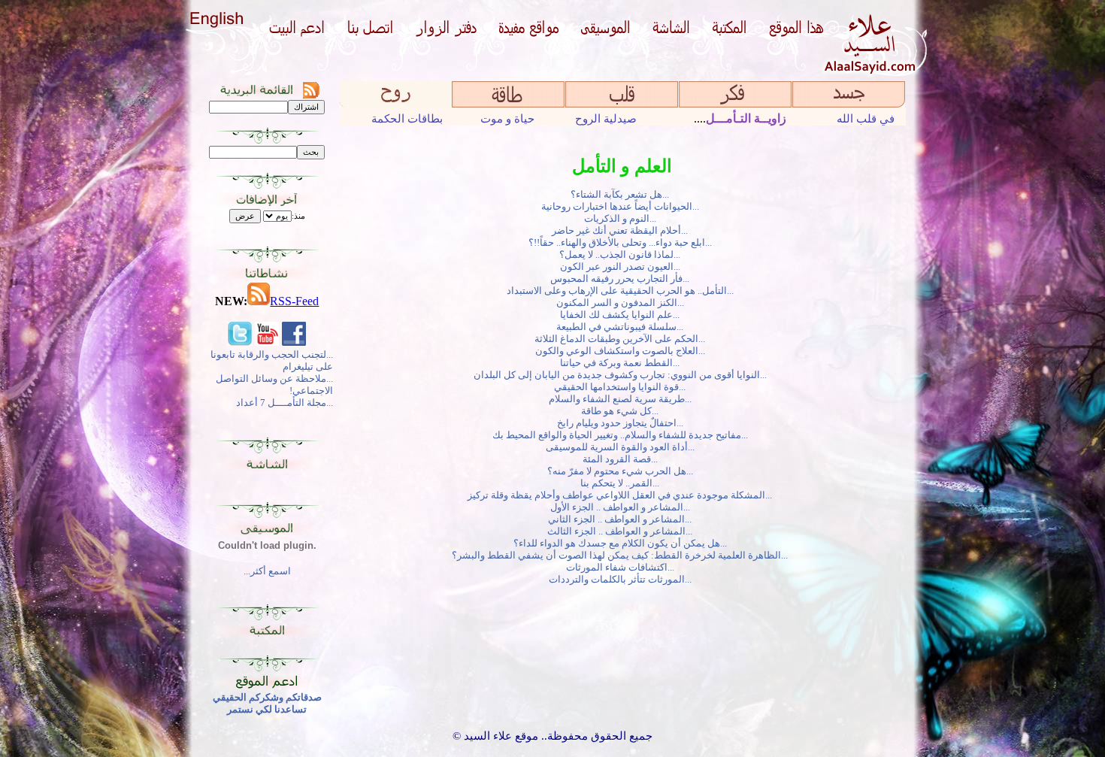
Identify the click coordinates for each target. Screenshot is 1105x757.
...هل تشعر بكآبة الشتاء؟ (622, 194)
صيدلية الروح (606, 119)
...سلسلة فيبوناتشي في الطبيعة (622, 326)
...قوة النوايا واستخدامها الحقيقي (622, 386)
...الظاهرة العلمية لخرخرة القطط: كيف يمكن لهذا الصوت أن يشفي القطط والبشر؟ (622, 555)
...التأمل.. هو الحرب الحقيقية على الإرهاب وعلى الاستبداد (622, 290)
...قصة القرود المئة (622, 459)
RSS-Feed (294, 301)
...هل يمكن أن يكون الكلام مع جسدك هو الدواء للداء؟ (622, 543)
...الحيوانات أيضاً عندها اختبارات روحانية (622, 206)
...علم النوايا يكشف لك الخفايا (622, 314)
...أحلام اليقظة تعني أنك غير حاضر (622, 230)
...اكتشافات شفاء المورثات (622, 567)
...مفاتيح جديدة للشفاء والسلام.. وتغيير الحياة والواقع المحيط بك (622, 435)
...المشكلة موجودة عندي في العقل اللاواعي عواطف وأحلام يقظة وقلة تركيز (622, 495)
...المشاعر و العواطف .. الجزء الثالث (622, 531)
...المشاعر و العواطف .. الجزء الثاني (622, 519)
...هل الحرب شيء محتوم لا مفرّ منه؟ (622, 471)
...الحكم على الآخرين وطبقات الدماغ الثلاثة (622, 338)
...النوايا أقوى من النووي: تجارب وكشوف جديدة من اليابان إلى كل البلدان (622, 374)
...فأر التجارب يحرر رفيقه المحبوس (622, 278)
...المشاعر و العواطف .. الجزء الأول (622, 507)
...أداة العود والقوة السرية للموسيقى (622, 447)
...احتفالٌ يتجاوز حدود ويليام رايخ (622, 422)
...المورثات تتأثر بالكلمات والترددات (622, 579)
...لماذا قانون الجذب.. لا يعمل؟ (622, 254)
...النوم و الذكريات (622, 218)
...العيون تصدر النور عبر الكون (622, 266)
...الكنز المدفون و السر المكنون (622, 302)
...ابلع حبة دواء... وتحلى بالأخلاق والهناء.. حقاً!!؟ (622, 242)
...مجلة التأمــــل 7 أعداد (284, 402)
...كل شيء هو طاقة (622, 410)
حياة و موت (507, 119)
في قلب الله (866, 119)
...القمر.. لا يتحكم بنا (622, 483)
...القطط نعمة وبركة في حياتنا (622, 362)
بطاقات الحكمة (407, 119)
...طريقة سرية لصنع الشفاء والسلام (622, 398)
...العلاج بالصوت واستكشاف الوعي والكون (622, 350)
